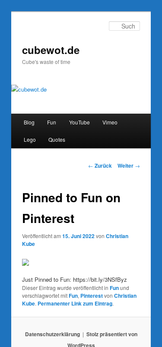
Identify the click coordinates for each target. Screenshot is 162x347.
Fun (51, 122)
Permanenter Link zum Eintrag (75, 303)
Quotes (56, 139)
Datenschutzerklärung (52, 334)
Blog (29, 122)
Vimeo (110, 122)
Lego (30, 139)
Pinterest (91, 295)
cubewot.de (50, 49)
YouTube (79, 122)
